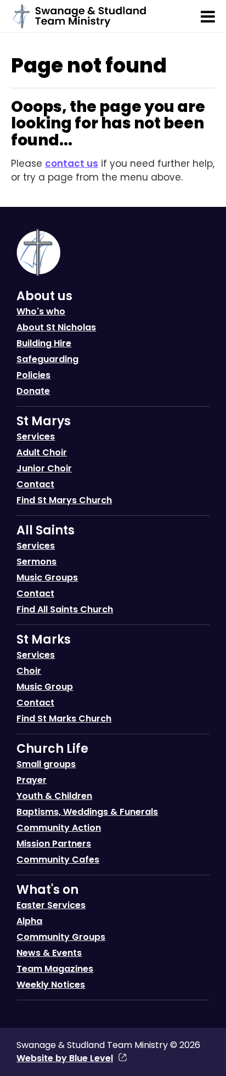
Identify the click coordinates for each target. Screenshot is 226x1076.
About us (44, 296)
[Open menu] (208, 16)
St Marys (43, 421)
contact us (71, 163)
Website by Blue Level (64, 1058)
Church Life (52, 748)
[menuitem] (112, 347)
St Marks (43, 639)
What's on (47, 889)
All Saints (45, 530)
